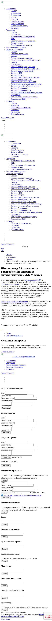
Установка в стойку (39, 608)
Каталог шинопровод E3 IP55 (23, 67)
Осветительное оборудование (23, 41)
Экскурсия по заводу (19, 26)
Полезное (15, 28)
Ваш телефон (6, 401)
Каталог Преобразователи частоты (25, 77)
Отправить (6, 408)
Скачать (14, 62)
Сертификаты (16, 64)
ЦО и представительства (21, 108)
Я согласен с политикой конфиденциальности (22, 495)
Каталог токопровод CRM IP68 (23, 82)
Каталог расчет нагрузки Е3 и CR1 (25, 69)
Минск (25, 246)
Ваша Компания (7, 447)
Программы (15, 95)
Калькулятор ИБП (18, 99)
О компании (11, 9)
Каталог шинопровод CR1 (21, 80)
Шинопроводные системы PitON (14, 301)
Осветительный (30, 510)
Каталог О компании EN (21, 90)
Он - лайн (33, 559)
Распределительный (12, 507)
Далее (4, 480)
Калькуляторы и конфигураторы (24, 97)
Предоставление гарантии (21, 58)
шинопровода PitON (33, 280)
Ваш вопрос (6, 406)
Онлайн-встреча (17, 21)
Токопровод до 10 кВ (12, 510)
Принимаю (5, 619)
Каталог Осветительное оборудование (26, 92)
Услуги (13, 17)
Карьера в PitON (17, 24)
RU (2, 248)
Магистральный (29, 507)
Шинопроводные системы (21, 476)
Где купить (15, 112)
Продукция (10, 30)
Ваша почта (6, 396)
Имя (2, 393)
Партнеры (15, 110)
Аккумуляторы (17, 43)
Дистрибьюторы (17, 114)
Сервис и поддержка (14, 49)
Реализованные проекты (16, 47)
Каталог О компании (19, 88)
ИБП (13, 39)
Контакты (10, 101)
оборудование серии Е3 (10, 284)
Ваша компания (7, 398)
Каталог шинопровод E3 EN (22, 71)
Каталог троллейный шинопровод (25, 86)
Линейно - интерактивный (15, 559)
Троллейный (44, 507)
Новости (14, 19)
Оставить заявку (8, 352)
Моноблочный (22, 608)
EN (2, 251)
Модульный (8, 608)
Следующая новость (14, 335)
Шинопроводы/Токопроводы (23, 37)
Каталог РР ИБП (17, 75)
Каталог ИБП (16, 73)
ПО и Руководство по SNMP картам (25, 60)
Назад (14, 11)
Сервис (14, 56)
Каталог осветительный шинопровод (26, 84)
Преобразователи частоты (21, 45)
